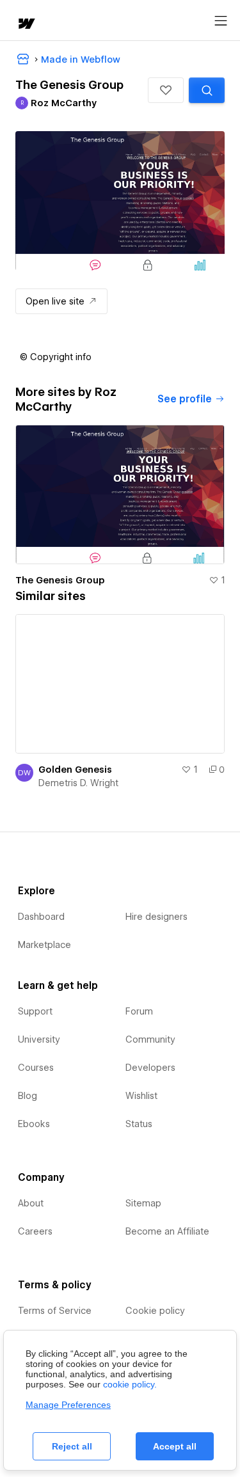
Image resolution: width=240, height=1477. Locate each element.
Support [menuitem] (35, 1011)
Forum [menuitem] (139, 1011)
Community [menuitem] (150, 1039)
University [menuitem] (39, 1039)
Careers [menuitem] (35, 1231)
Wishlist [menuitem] (141, 1096)
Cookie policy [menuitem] (155, 1311)
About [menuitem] (31, 1203)
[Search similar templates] (207, 90)
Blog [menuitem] (27, 1096)
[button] (166, 90)
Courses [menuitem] (36, 1067)
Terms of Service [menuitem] (55, 1311)
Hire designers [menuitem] (156, 917)
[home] (25, 24)
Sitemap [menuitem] (143, 1203)
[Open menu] (221, 21)
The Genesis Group (60, 580)
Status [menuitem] (138, 1124)
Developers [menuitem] (150, 1067)
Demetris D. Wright (78, 783)
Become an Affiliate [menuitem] (167, 1231)
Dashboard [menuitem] (41, 917)
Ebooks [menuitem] (34, 1124)
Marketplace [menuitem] (44, 945)
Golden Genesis (75, 769)
